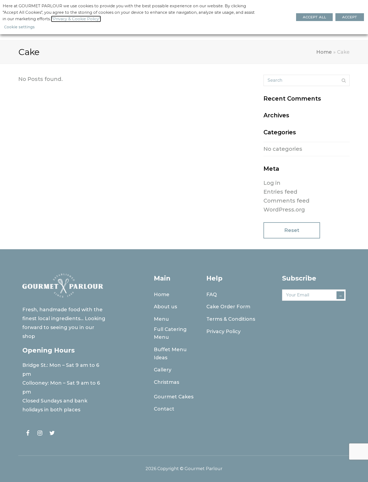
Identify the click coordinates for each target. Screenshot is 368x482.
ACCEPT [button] (349, 17)
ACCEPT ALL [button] (314, 17)
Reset (291, 230)
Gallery (162, 370)
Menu (161, 319)
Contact (164, 409)
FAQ (211, 295)
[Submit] (344, 80)
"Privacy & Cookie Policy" (76, 18)
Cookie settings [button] (19, 27)
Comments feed (286, 200)
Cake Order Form (228, 307)
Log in (271, 183)
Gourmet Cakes (173, 397)
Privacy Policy (223, 331)
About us (165, 307)
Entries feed (280, 192)
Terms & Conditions (230, 319)
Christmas (166, 382)
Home (324, 52)
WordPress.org (284, 209)
